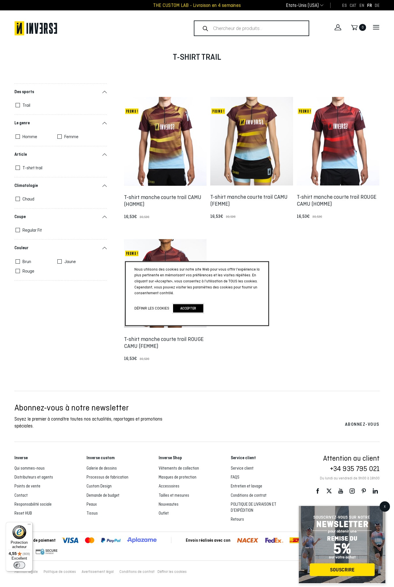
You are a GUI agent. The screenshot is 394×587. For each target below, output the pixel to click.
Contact (21, 495)
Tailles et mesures (174, 495)
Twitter (329, 491)
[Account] (338, 27)
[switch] (19, 565)
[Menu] (29, 525)
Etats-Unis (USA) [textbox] (302, 5)
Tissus (92, 513)
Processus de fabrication (107, 477)
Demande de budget (103, 495)
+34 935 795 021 (355, 468)
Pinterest (363, 491)
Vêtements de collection (179, 468)
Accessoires (169, 486)
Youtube (340, 491)
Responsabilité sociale (33, 504)
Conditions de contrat (249, 495)
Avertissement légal (98, 572)
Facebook (317, 491)
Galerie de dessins (102, 468)
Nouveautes (169, 504)
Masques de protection (177, 477)
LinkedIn (375, 491)
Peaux (92, 504)
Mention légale (26, 572)
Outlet (164, 513)
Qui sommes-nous (29, 468)
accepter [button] (188, 308)
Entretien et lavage (246, 486)
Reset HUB (23, 513)
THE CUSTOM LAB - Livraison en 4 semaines (197, 5)
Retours (237, 519)
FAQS (235, 477)
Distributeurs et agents (33, 477)
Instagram (352, 491)
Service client (242, 468)
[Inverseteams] (90, 28)
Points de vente (27, 486)
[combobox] (302, 5)
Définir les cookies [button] (172, 572)
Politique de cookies (60, 572)
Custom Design (99, 486)
